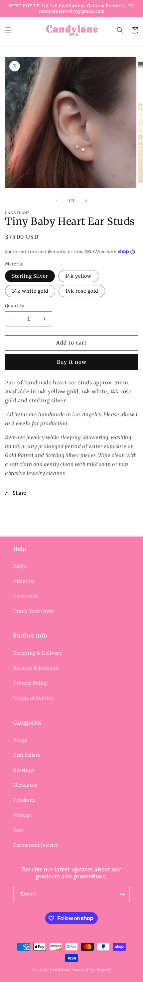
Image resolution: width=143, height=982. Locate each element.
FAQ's (20, 566)
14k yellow (78, 276)
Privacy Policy (30, 683)
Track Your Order (34, 611)
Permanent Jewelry (36, 845)
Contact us (26, 596)
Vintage (22, 815)
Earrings (23, 770)
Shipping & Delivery (37, 653)
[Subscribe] (122, 894)
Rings (20, 740)
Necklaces (25, 785)
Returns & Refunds (35, 668)
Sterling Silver (30, 276)
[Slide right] (86, 200)
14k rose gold (82, 291)
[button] (8, 30)
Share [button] (19, 493)
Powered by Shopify (91, 970)
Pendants (24, 800)
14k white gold (30, 291)
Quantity (14, 306)
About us (24, 581)
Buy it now (71, 362)
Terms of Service (33, 698)
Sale (18, 830)
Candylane (60, 970)
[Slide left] (57, 200)
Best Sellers (26, 755)
